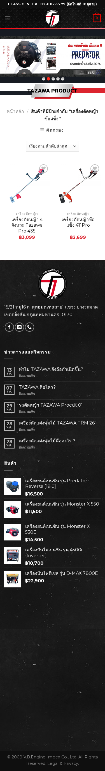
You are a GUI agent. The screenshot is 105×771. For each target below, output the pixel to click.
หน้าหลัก (15, 111)
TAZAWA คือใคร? (37, 387)
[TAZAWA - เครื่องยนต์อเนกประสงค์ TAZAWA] (52, 18)
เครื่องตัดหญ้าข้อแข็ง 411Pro (78, 222)
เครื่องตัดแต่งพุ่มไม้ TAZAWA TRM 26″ (57, 423)
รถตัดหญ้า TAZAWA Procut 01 (51, 405)
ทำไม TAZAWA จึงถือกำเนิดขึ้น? (51, 369)
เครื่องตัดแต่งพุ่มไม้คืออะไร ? (47, 440)
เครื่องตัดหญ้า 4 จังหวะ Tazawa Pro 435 (27, 225)
